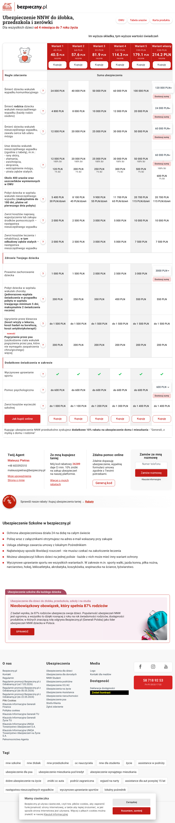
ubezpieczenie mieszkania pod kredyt (61, 772)
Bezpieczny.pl (10, 671)
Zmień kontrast (101, 692)
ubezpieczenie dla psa (19, 772)
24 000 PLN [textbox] (162, 108)
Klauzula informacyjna (151, 479)
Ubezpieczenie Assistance (60, 692)
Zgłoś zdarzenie (54, 706)
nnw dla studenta (109, 763)
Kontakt (7, 674)
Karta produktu (161, 20)
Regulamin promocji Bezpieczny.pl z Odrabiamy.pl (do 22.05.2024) (22, 695)
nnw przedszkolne (58, 763)
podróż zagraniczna (82, 780)
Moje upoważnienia (19, 476)
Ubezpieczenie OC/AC (58, 685)
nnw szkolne (13, 763)
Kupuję (57, 64)
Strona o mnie (16, 480)
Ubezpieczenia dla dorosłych (61, 674)
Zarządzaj (131, 802)
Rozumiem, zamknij (131, 810)
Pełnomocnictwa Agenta (16, 739)
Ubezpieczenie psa (56, 699)
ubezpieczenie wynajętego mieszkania (113, 772)
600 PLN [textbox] (161, 387)
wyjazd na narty (109, 780)
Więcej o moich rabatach (59, 482)
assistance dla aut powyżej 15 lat (145, 780)
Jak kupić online (22, 418)
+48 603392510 (17, 465)
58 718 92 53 (153, 680)
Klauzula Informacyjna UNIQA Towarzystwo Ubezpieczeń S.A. (19, 725)
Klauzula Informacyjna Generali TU (21, 714)
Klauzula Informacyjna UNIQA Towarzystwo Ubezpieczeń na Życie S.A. (21, 733)
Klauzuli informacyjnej (56, 814)
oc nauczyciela (84, 763)
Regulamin (8, 678)
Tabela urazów (138, 20)
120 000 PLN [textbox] (162, 87)
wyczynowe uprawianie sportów (79, 789)
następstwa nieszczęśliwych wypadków (30, 789)
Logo (92, 671)
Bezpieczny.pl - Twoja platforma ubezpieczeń (25, 6)
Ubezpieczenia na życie (58, 688)
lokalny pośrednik (115, 789)
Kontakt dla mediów (100, 674)
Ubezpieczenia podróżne (59, 681)
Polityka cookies (11, 710)
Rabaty (89, 501)
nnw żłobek (34, 763)
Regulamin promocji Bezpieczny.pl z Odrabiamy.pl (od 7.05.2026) (22, 683)
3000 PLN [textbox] (161, 270)
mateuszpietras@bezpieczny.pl (24, 470)
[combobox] (163, 88)
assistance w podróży (151, 763)
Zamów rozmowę (151, 472)
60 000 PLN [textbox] (162, 128)
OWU (121, 20)
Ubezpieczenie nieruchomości (62, 696)
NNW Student (53, 678)
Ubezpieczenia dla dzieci (59, 671)
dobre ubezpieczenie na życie (23, 780)
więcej (8, 353)
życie (129, 763)
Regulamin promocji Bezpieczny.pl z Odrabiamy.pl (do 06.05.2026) (22, 689)
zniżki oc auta (55, 780)
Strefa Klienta (53, 703)
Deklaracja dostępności (102, 688)
